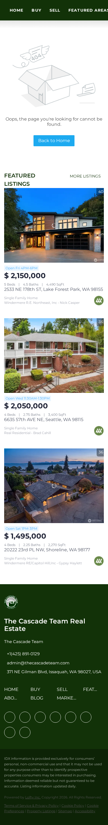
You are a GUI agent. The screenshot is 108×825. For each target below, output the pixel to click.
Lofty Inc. (33, 797)
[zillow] (55, 717)
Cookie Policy (72, 805)
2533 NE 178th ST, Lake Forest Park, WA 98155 (53, 289)
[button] (12, 691)
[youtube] (85, 717)
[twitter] (40, 717)
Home (16, 10)
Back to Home (54, 140)
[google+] (24, 732)
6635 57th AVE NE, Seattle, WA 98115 (43, 419)
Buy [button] (36, 10)
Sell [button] (55, 10)
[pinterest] (9, 732)
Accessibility (85, 811)
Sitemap (65, 811)
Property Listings (41, 811)
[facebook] (9, 717)
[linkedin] (24, 717)
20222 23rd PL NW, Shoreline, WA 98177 (47, 549)
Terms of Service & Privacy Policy (31, 805)
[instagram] (70, 717)
